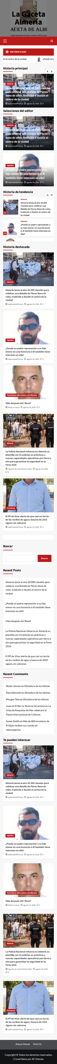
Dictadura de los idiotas (37, 686)
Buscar (8, 546)
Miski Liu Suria (13, 407)
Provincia (11, 508)
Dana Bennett (13, 692)
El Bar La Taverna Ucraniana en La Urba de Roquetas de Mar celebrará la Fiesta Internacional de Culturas (28, 710)
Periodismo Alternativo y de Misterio (36, 224)
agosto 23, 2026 (33, 527)
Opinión (10, 165)
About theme (23, 1043)
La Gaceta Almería (28, 18)
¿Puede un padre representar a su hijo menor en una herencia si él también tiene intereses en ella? (26, 174)
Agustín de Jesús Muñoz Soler (20, 469)
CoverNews (20, 1058)
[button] (6, 41)
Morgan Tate (13, 699)
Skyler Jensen (13, 686)
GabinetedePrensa (15, 103)
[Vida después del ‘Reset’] (10, 225)
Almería (10, 84)
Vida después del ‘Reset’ (32, 227)
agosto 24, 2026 (33, 103)
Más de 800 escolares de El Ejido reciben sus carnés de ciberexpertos (27, 725)
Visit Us (37, 1043)
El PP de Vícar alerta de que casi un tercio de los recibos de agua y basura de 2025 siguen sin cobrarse (27, 520)
